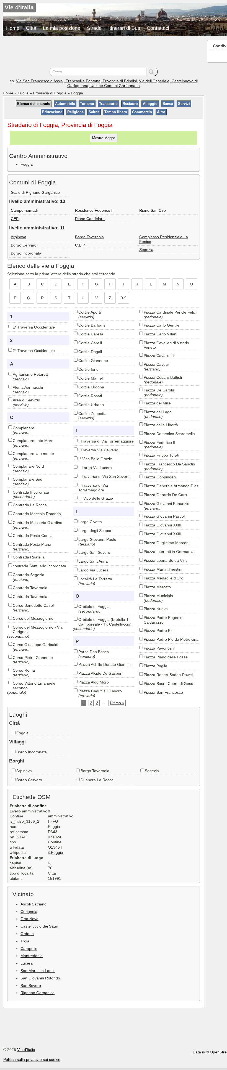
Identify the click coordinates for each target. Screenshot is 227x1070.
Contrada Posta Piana (32, 544)
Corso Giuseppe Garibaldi (35, 644)
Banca (167, 104)
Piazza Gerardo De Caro (165, 494)
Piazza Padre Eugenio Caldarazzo (163, 619)
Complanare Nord (28, 466)
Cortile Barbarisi (92, 325)
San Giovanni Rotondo (40, 978)
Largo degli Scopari (95, 530)
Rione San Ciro (152, 210)
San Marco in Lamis (37, 970)
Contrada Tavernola (30, 588)
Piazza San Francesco (163, 692)
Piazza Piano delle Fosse (166, 657)
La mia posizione (61, 28)
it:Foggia (55, 852)
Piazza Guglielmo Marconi (166, 543)
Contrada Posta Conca (33, 535)
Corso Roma (24, 670)
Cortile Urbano (91, 404)
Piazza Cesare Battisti (163, 377)
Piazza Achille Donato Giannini (104, 664)
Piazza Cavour (156, 364)
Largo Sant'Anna (93, 561)
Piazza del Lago (158, 412)
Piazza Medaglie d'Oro (163, 578)
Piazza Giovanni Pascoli (164, 516)
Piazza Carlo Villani (160, 334)
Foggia (22, 733)
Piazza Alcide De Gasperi (100, 673)
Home (12, 28)
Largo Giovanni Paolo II (99, 539)
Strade (94, 28)
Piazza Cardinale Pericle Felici (170, 312)
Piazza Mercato (157, 587)
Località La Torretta (95, 579)
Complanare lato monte (33, 453)
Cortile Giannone (93, 360)
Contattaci (158, 28)
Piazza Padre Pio (159, 630)
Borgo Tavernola (89, 237)
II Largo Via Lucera (95, 467)
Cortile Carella (90, 334)
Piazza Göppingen (160, 477)
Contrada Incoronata (31, 492)
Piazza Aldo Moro (93, 682)
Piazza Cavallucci (159, 355)
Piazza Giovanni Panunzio (166, 503)
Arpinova (18, 237)
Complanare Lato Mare (33, 440)
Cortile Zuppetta (92, 413)
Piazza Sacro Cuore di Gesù (168, 683)
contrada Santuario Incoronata (39, 566)
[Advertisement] (103, 52)
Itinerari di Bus (124, 28)
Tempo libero (115, 112)
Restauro (130, 104)
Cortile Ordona (91, 387)
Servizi (184, 104)
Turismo (87, 104)
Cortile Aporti (89, 312)
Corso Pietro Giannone (33, 657)
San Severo (30, 985)
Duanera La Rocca (97, 780)
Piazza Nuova (156, 608)
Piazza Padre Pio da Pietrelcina (171, 639)
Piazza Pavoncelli (159, 648)
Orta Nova (29, 919)
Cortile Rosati (90, 396)
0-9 (124, 298)
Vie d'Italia (26, 1049)
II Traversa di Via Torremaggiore (93, 487)
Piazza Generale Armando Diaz (171, 486)
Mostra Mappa (103, 138)
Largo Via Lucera (93, 570)
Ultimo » (117, 703)
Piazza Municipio (158, 596)
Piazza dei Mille (157, 403)
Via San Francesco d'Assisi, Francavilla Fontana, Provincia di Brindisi (76, 81)
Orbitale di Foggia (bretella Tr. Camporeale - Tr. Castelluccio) (104, 621)
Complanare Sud (27, 479)
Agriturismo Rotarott (30, 374)
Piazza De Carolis (159, 390)
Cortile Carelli (90, 343)
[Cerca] (152, 72)
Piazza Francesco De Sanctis (169, 464)
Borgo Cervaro (24, 245)
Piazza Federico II (159, 442)
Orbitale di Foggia (94, 606)
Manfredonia (31, 956)
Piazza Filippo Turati (161, 455)
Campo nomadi (24, 210)
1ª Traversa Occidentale (34, 327)
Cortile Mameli (91, 378)
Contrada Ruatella (29, 557)
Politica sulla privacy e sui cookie (31, 1059)
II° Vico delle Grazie (95, 498)
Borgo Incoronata (26, 253)
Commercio (142, 112)
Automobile (65, 104)
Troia (24, 941)
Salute (94, 112)
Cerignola (28, 911)
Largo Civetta (90, 522)
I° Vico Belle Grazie (95, 459)
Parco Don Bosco (93, 652)
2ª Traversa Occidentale (34, 350)
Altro (161, 112)
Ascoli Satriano (33, 904)
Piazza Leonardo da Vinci (166, 560)
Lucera (26, 963)
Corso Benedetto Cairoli (34, 605)
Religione (75, 112)
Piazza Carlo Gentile (161, 325)
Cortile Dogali (90, 351)
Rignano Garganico (37, 992)
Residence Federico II (94, 210)
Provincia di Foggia (49, 93)
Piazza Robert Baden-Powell (169, 674)
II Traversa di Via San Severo (104, 476)
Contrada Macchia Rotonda (37, 514)
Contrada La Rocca (30, 505)
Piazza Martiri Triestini (163, 569)
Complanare (23, 428)
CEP (15, 218)
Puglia (23, 93)
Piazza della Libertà (161, 425)
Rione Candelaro (90, 218)
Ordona (27, 933)
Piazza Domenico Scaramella (169, 433)
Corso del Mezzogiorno (33, 618)
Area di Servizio (26, 400)
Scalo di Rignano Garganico (35, 192)
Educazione (52, 112)
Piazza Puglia (155, 666)
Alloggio (150, 104)
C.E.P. (80, 245)
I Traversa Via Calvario (98, 450)
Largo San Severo (94, 552)
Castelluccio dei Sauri (39, 926)
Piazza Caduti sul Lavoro (100, 691)
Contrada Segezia (28, 575)
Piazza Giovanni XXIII (162, 525)
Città (31, 28)
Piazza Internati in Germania (169, 551)
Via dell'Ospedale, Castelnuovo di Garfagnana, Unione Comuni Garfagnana (132, 83)
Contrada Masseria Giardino (37, 522)
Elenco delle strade (33, 104)
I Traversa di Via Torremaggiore (106, 441)
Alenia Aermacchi (28, 387)
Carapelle (28, 948)
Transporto (108, 104)
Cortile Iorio (88, 369)
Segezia (146, 249)
